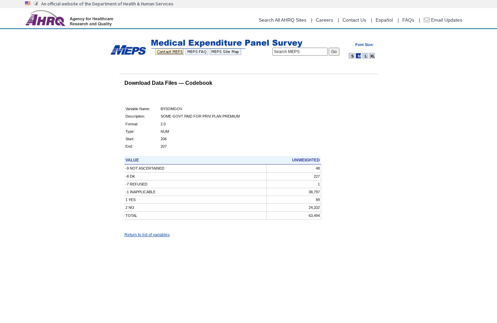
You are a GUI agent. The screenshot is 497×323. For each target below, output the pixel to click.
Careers (324, 20)
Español (384, 20)
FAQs (408, 20)
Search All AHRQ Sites (282, 20)
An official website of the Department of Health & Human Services (107, 4)
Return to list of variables (147, 234)
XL (372, 56)
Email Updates (446, 20)
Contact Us (354, 20)
